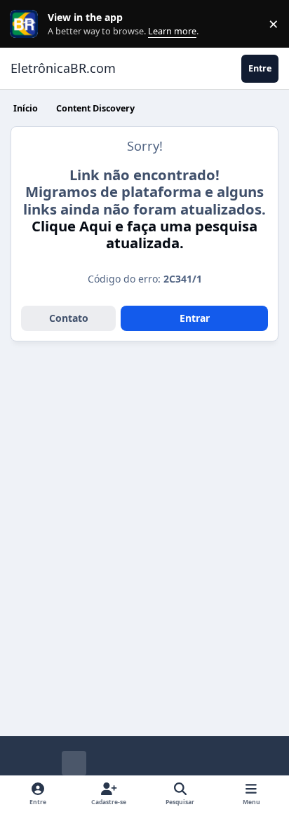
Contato (68, 318)
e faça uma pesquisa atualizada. (144, 234)
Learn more (27, 24)
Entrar (195, 318)
